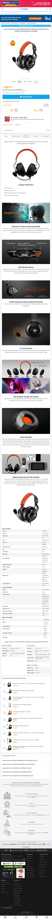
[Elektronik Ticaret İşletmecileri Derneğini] (39, 850)
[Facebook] (22, 912)
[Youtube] (27, 912)
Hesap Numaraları (18, 890)
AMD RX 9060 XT (43, 862)
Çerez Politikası (17, 899)
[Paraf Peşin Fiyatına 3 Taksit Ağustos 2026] (26, 18)
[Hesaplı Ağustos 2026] (26, 3)
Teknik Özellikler (16, 136)
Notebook (29, 858)
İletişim (15, 882)
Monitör (28, 860)
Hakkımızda (16, 884)
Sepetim (3, 890)
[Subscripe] (24, 860)
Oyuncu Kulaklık (30, 870)
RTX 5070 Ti (42, 870)
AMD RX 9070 (42, 866)
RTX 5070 (41, 868)
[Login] (2, 8)
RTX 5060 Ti (42, 860)
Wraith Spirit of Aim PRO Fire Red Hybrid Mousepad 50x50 (26, 119)
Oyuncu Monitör (30, 874)
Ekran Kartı (29, 866)
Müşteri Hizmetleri (5, 884)
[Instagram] (24, 912)
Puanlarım (3, 888)
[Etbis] (20, 873)
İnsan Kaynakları (17, 886)
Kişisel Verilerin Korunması (17, 893)
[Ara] (3, 13)
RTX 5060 (41, 858)
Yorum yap (17, 124)
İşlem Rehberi (17, 897)
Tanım (6, 136)
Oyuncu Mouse (30, 872)
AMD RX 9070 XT (43, 864)
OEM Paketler (30, 856)
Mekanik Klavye (30, 868)
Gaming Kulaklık (21, 143)
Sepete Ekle (27, 97)
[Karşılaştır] (48, 684)
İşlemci (28, 864)
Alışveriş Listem (4, 892)
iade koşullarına (40, 815)
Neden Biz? (46, 136)
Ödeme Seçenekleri (26, 136)
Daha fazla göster (31, 876)
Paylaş (48, 130)
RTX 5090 (41, 874)
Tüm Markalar (17, 895)
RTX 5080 (41, 872)
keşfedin (34, 797)
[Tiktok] (29, 912)
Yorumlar (36, 136)
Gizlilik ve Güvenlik (18, 888)
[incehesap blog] (7, 901)
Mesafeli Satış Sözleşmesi (17, 902)
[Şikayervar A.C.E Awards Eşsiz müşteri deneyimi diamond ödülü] (8, 873)
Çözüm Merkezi (4, 882)
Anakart (28, 862)
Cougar (5, 29)
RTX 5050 (41, 856)
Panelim (3, 886)
